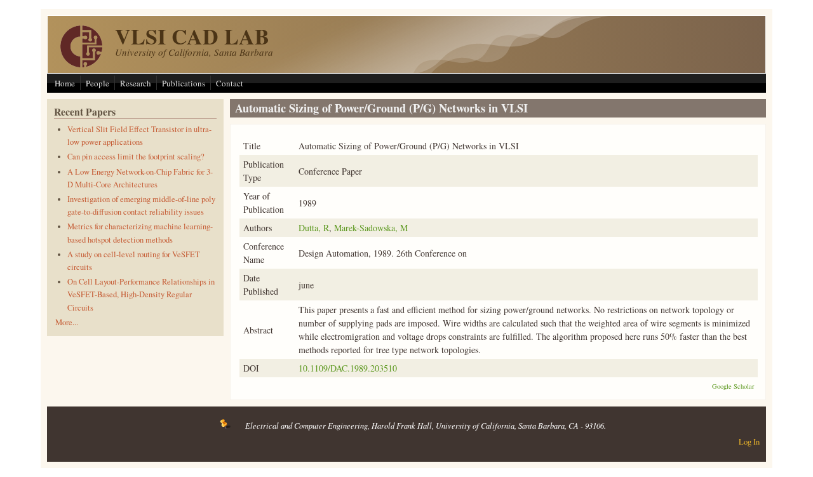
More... (66, 322)
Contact (229, 83)
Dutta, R (314, 228)
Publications (183, 83)
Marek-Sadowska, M (371, 228)
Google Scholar (733, 386)
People (97, 83)
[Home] (81, 64)
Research (135, 83)
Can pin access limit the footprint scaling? (136, 156)
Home (65, 83)
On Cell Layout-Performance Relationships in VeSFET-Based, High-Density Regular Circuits (141, 294)
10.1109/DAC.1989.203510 (348, 368)
